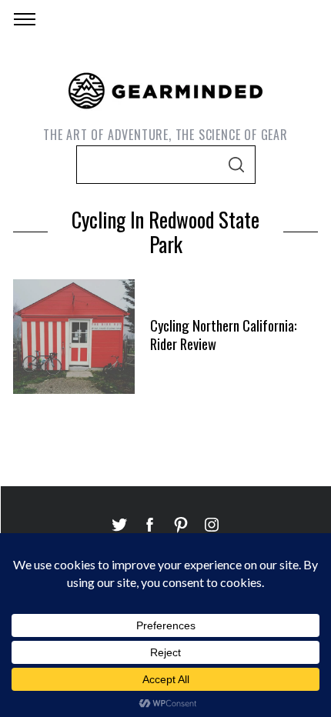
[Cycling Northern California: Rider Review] (74, 336)
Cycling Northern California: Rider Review (223, 334)
